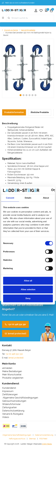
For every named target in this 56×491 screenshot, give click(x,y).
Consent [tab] (10, 198)
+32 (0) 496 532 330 (17, 324)
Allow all (28, 280)
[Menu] (3, 18)
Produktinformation (14, 112)
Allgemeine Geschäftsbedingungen (16, 435)
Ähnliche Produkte (40, 112)
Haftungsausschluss (17, 439)
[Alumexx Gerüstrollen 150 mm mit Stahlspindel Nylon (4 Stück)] (28, 68)
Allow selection (28, 289)
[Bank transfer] (23, 426)
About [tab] (46, 198)
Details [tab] (28, 198)
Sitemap (32, 439)
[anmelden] (35, 10)
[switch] (49, 251)
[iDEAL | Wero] (6, 426)
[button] (20, 95)
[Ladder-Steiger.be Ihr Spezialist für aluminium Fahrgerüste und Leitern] (14, 10)
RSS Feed (43, 439)
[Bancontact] (14, 426)
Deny (28, 298)
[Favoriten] (41, 10)
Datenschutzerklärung (44, 435)
